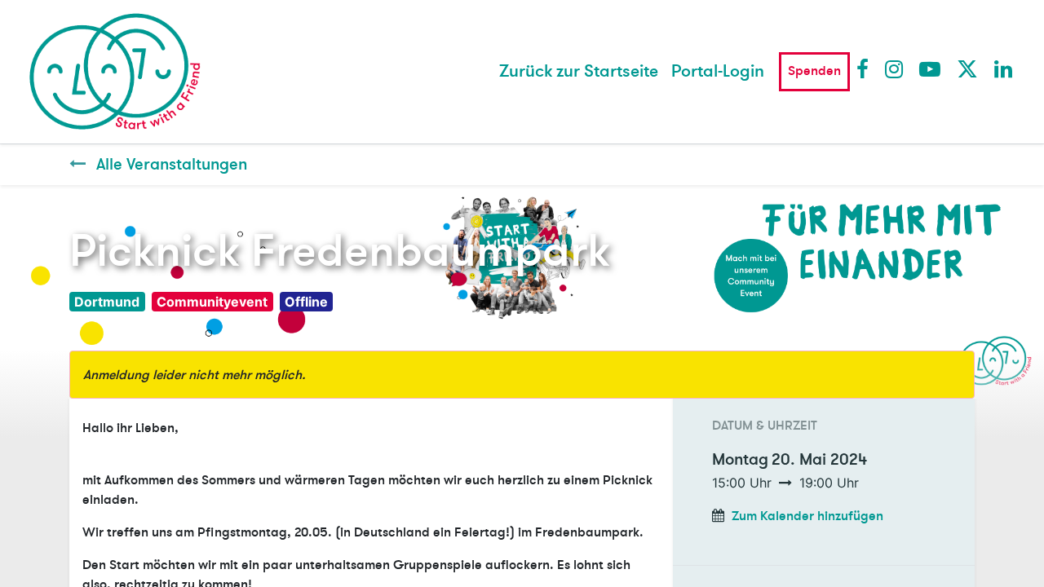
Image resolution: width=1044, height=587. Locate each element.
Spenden (814, 71)
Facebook (866, 68)
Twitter (966, 68)
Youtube (929, 68)
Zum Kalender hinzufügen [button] (807, 516)
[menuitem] (579, 71)
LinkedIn (1004, 68)
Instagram (894, 68)
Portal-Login (717, 71)
